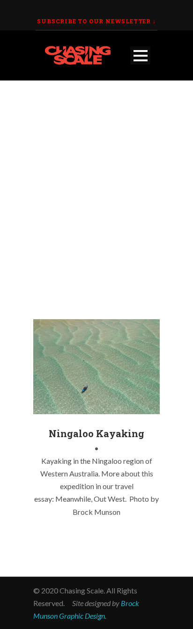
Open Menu (140, 55)
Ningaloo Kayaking (96, 433)
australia (53, 407)
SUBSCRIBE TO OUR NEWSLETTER (94, 21)
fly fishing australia (96, 407)
